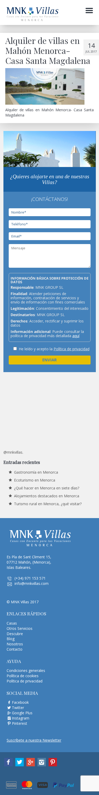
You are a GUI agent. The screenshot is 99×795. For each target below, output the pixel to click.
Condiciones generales (26, 670)
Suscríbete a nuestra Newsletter (34, 740)
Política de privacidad (71, 348)
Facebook (20, 702)
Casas (12, 623)
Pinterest (19, 723)
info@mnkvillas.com (32, 583)
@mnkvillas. (13, 452)
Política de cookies (23, 675)
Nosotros (15, 643)
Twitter (18, 707)
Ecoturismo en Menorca (34, 480)
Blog (11, 638)
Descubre (15, 633)
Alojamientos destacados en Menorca (46, 495)
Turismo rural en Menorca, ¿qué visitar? (48, 503)
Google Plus (22, 712)
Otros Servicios (19, 628)
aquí (75, 335)
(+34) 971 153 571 (30, 578)
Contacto (14, 649)
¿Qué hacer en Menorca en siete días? (46, 487)
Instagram (20, 718)
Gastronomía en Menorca (36, 472)
